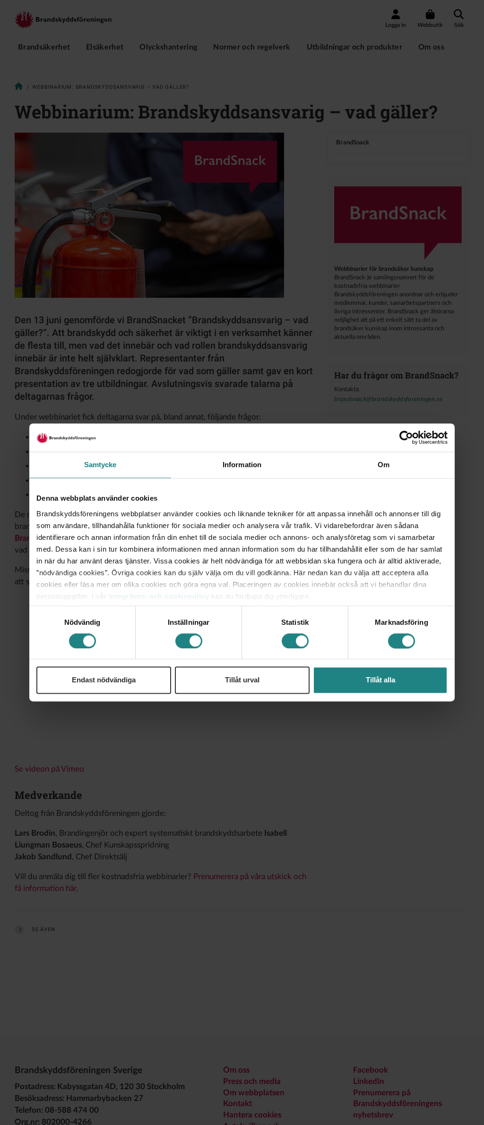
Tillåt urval (242, 680)
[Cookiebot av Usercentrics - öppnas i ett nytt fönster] (406, 437)
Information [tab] (242, 465)
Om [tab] (383, 465)
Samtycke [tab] (100, 465)
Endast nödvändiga (104, 680)
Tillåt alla (380, 680)
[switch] (188, 640)
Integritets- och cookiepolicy (159, 596)
